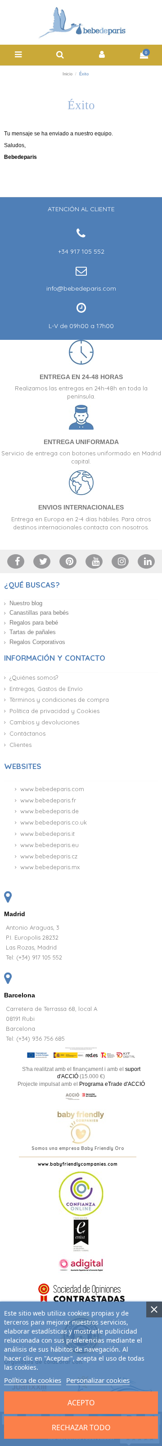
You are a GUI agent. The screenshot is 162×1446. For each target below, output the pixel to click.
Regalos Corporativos (37, 642)
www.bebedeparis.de (49, 811)
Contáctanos (27, 733)
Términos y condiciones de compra (59, 699)
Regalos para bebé (33, 622)
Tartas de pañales (32, 632)
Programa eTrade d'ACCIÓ (112, 1084)
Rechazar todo (81, 1427)
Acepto (81, 1403)
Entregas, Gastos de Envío (46, 688)
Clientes (20, 744)
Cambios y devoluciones (44, 722)
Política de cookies (32, 1380)
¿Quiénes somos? (33, 677)
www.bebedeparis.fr (48, 800)
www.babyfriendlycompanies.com (77, 1164)
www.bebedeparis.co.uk (53, 822)
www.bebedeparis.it (47, 833)
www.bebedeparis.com (52, 789)
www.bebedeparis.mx (50, 867)
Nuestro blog (25, 603)
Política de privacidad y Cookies (54, 710)
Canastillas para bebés (39, 612)
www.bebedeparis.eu (49, 844)
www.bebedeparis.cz (48, 856)
